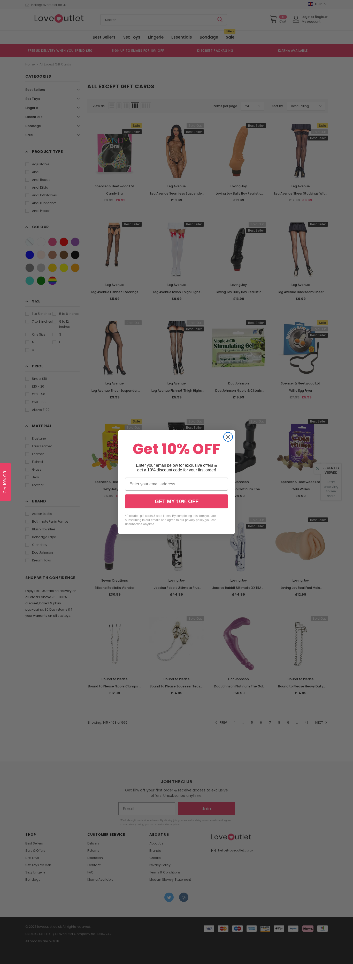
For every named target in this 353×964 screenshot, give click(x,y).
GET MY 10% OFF (176, 501)
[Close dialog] (228, 436)
